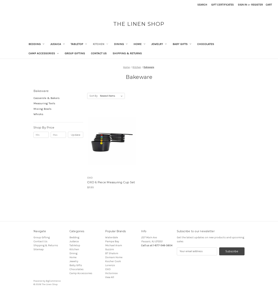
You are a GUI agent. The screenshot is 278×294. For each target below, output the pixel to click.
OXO (108, 269)
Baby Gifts (180, 44)
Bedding (35, 44)
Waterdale (111, 237)
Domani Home (113, 257)
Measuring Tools (44, 103)
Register (257, 4)
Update (75, 134)
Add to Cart (112, 147)
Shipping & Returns (127, 53)
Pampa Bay (112, 241)
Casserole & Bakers (46, 98)
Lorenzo (110, 265)
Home (138, 44)
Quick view (111, 134)
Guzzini (109, 249)
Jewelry (157, 44)
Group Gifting (75, 53)
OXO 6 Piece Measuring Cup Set (111, 182)
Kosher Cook (113, 261)
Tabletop (77, 44)
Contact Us (99, 53)
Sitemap (38, 249)
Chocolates (205, 44)
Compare (111, 141)
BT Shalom (111, 253)
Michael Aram (113, 245)
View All (109, 277)
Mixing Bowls (42, 109)
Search (202, 4)
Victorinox (111, 273)
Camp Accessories (42, 53)
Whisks (38, 114)
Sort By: (93, 95)
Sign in (242, 4)
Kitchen (98, 44)
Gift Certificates (222, 4)
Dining (119, 44)
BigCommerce (53, 281)
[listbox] (112, 96)
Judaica (55, 44)
